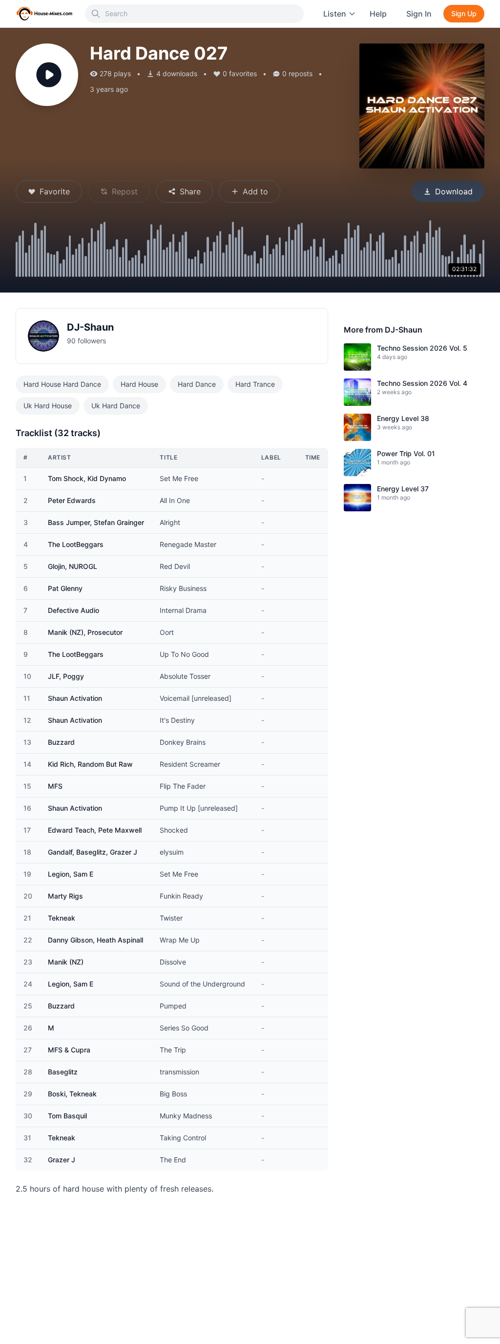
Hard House (139, 384)
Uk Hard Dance (115, 405)
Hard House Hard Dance (62, 384)
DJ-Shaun (90, 327)
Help (378, 14)
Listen (334, 14)
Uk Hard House (47, 405)
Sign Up (464, 13)
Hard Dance (197, 384)
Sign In (419, 14)
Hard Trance (255, 384)
